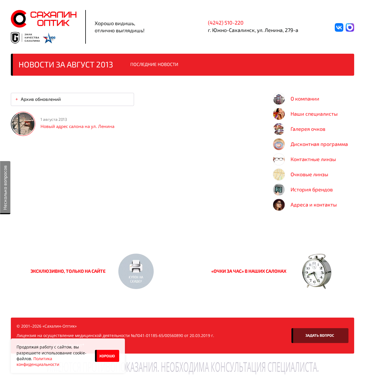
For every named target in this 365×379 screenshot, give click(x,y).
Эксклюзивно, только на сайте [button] (68, 271)
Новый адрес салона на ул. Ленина (77, 126)
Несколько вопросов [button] (4, 187)
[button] (136, 271)
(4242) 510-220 (226, 22)
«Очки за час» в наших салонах (248, 271)
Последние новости (154, 64)
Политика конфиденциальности (38, 361)
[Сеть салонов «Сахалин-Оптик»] (43, 19)
